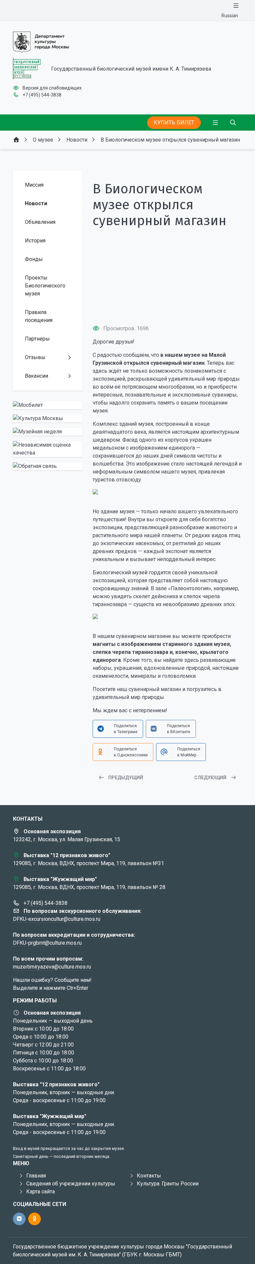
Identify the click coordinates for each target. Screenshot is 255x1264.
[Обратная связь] (48, 466)
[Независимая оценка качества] (48, 449)
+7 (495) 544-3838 (42, 94)
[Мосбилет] (48, 405)
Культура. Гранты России (168, 1183)
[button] (167, 307)
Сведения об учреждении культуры (70, 1183)
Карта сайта (40, 1191)
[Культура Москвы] (48, 418)
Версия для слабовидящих (52, 88)
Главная (36, 1175)
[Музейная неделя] (48, 432)
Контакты (149, 1175)
